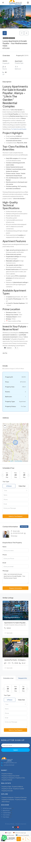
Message (5, 570)
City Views (6, 817)
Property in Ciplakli (18, 788)
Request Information (15, 588)
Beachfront (6, 810)
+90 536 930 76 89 (17, 533)
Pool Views (11, 605)
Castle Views (7, 812)
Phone (5, 554)
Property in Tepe (6, 786)
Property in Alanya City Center (10, 775)
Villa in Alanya (5, 801)
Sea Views (17, 605)
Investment (11, 38)
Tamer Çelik (9, 633)
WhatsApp (14, 536)
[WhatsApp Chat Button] (4, 837)
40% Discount (16, 640)
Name (4, 546)
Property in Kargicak (8, 797)
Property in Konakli (7, 790)
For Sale (5, 38)
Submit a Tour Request (15, 516)
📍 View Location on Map (13, 321)
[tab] (5, 33)
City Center (6, 815)
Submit (15, 750)
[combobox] (15, 490)
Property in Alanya (7, 773)
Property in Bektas (17, 786)
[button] (5, 425)
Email (4, 562)
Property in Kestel (7, 780)
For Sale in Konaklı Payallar (18, 129)
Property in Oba (20, 778)
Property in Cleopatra (8, 778)
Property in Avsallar (20, 799)
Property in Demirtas (20, 797)
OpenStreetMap (18, 461)
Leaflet (11, 461)
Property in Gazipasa (8, 799)
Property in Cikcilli (7, 788)
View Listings (24, 526)
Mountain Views (14, 603)
